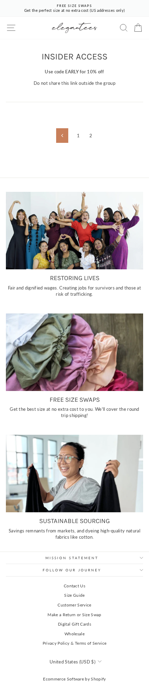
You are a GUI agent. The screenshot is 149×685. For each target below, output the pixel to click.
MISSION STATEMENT (72, 558)
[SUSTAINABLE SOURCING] (74, 473)
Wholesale (74, 633)
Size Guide (74, 595)
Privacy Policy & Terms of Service (75, 643)
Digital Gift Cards (74, 624)
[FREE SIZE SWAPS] (74, 352)
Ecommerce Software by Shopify (74, 679)
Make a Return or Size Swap (74, 614)
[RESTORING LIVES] (74, 230)
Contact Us (74, 585)
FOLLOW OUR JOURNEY (72, 570)
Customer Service (74, 604)
